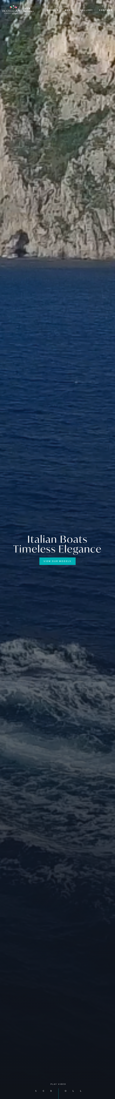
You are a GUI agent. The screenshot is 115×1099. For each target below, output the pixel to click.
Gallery (86, 10)
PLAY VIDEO (58, 1084)
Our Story (29, 10)
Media (69, 10)
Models (53, 10)
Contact (106, 10)
